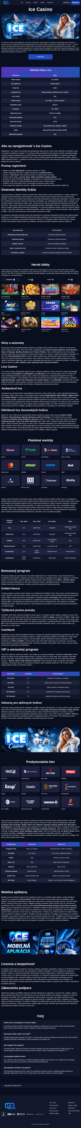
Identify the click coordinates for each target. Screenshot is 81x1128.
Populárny (9, 279)
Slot (69, 279)
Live (29, 279)
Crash (49, 279)
